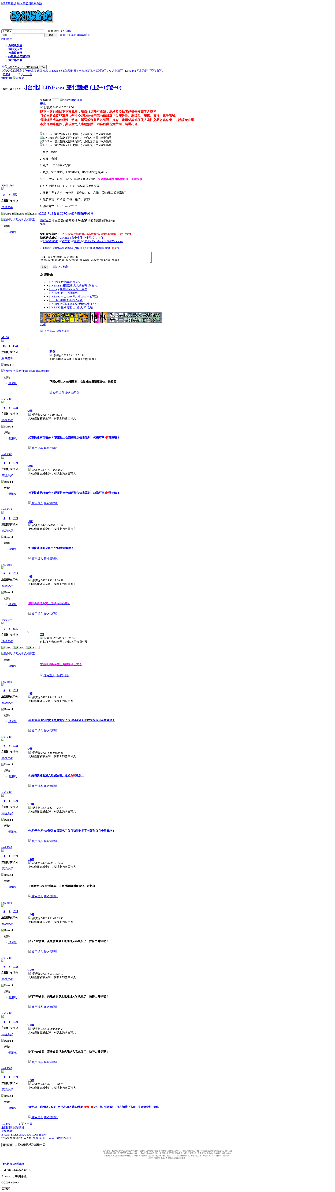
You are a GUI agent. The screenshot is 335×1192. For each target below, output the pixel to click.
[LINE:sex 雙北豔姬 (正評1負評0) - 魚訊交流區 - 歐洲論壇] (76, 134)
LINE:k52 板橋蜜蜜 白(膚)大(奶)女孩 (71, 307)
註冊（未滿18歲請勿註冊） (57, 1137)
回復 (43, 324)
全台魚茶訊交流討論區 (93, 70)
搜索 (4, 66)
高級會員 (7, 420)
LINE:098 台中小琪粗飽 (63, 292)
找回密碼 (65, 30)
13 (4, 346)
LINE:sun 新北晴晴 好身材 (65, 281)
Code (35, 1134)
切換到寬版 (35, 3)
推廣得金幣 (15, 52)
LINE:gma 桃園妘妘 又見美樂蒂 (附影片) (73, 285)
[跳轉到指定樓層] (71, 99)
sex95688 (6, 399)
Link (21, 1134)
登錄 (35, 1137)
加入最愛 (22, 3)
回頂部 (5, 1188)
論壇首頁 (70, 70)
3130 (15, 628)
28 (4, 194)
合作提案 (7, 1163)
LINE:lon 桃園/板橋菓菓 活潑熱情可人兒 (73, 303)
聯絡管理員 (62, 331)
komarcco (6, 619)
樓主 (43, 103)
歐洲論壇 (18, 1163)
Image (14, 1134)
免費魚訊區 (15, 45)
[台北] (33, 87)
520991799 (7, 185)
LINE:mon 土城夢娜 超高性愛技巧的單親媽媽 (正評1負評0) (96, 233)
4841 (15, 346)
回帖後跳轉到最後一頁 (31, 1144)
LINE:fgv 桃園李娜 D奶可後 (66, 300)
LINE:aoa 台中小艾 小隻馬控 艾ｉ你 (81, 237)
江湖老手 (7, 207)
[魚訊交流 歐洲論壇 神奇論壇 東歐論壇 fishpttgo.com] (27, 24)
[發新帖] (18, 78)
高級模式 (7, 1131)
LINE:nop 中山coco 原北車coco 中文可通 (73, 296)
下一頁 (28, 74)
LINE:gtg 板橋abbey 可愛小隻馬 (68, 289)
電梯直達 (45, 99)
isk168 (5, 337)
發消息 (12, 232)
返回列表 (7, 78)
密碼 (4, 34)
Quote (27, 1134)
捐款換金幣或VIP (19, 56)
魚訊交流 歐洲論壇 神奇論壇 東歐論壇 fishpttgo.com (32, 70)
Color (7, 1134)
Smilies (43, 1134)
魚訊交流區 (15, 49)
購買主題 (45, 220)
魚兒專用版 (15, 60)
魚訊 (43, 224)
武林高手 (7, 358)
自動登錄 (53, 31)
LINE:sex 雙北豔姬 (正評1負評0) (144, 70)
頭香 (52, 351)
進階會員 (7, 641)
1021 (15, 407)
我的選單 (7, 38)
